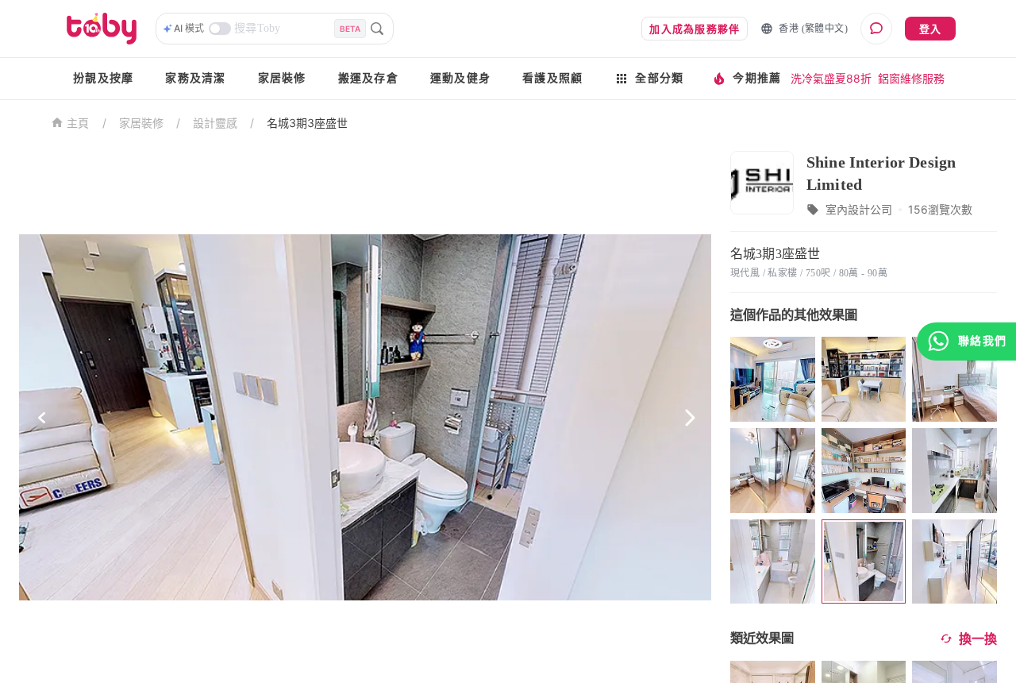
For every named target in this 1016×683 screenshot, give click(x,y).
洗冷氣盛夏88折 (831, 78)
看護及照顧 (552, 78)
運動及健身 (460, 78)
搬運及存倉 (368, 78)
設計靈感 (215, 122)
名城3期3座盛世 (307, 122)
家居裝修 (282, 78)
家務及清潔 (195, 78)
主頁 (78, 123)
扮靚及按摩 (103, 78)
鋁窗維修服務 (911, 78)
